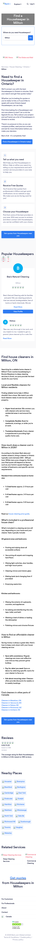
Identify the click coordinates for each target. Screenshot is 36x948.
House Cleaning (16, 67)
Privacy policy (18, 939)
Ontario (26, 67)
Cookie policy (25, 937)
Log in (32, 4)
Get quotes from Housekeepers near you (18, 234)
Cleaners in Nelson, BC (10, 705)
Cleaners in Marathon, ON (11, 700)
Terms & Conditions (11, 937)
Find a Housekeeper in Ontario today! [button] (17, 142)
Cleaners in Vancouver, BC (11, 703)
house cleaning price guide (19, 514)
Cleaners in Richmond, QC (11, 707)
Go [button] (30, 37)
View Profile (18, 311)
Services (4, 67)
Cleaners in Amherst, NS (10, 710)
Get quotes (18, 878)
